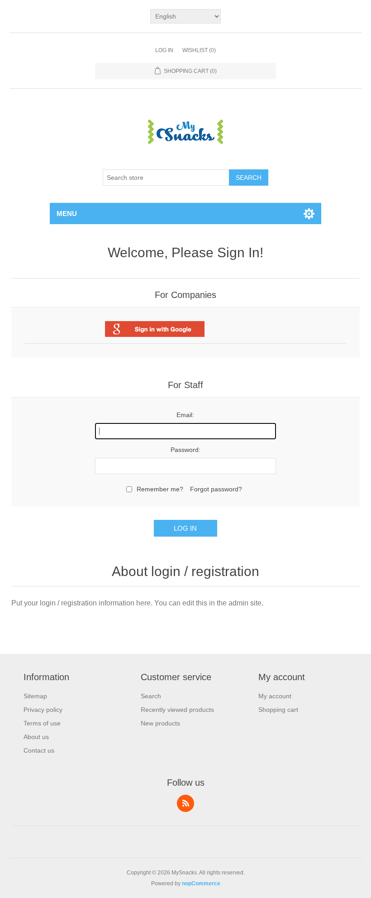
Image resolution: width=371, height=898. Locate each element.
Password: (185, 449)
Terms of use (42, 723)
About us (36, 736)
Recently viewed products (177, 709)
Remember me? (160, 489)
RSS (185, 803)
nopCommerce (201, 883)
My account (274, 696)
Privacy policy (43, 709)
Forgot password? (216, 489)
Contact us (39, 750)
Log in (164, 50)
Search (249, 177)
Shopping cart (278, 709)
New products (160, 723)
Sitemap (35, 696)
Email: (185, 414)
